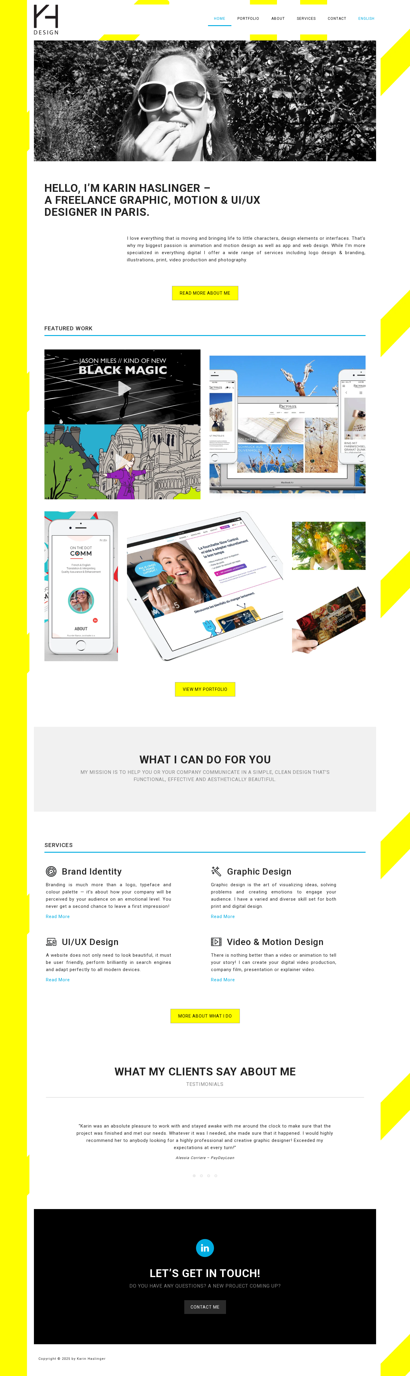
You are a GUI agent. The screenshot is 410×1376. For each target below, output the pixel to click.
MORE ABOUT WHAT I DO (205, 1016)
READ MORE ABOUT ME (205, 293)
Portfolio (248, 18)
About (278, 18)
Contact (337, 18)
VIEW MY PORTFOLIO (205, 689)
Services (306, 18)
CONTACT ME (205, 1307)
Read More (58, 916)
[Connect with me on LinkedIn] (205, 1248)
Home (219, 18)
